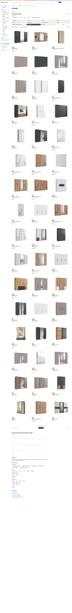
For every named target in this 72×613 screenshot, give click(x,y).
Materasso (3, 29)
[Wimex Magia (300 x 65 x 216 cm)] (21, 263)
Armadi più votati (14, 498)
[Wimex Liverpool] (61, 337)
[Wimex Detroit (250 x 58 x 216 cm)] (21, 288)
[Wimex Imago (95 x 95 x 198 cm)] (21, 337)
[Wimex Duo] (21, 411)
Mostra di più (41, 427)
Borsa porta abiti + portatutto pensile (4, 47)
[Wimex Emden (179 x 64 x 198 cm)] (41, 238)
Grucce (3, 48)
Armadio (3, 16)
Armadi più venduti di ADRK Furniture (17, 502)
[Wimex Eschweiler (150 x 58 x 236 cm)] (61, 387)
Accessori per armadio (5, 12)
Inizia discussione (67, 433)
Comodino (3, 19)
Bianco (29, 17)
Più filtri (63, 24)
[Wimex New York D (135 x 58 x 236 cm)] (61, 140)
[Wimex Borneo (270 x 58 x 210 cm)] (21, 115)
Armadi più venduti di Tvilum (16, 503)
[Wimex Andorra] (61, 115)
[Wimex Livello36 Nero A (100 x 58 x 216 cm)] (61, 90)
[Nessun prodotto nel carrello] (69, 2)
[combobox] (17, 27)
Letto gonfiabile (4, 28)
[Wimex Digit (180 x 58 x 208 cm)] (61, 189)
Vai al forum (13, 434)
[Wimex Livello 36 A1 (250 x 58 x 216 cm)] (21, 189)
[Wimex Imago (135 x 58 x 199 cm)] (41, 362)
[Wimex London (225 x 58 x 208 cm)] (61, 66)
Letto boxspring (4, 26)
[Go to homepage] (5, 2)
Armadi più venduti (14, 497)
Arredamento (4, 7)
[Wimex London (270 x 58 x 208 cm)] (21, 66)
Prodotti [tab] (13, 11)
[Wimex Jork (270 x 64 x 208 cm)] (41, 140)
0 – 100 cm (20, 17)
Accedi (60, 2)
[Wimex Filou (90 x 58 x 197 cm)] (21, 140)
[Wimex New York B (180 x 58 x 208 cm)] (61, 164)
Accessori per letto (5, 14)
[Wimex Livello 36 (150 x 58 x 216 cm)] (41, 115)
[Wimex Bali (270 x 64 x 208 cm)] (41, 387)
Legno (25, 17)
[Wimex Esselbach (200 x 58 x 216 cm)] (61, 288)
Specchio (3, 33)
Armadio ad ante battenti (36, 17)
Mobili (2, 9)
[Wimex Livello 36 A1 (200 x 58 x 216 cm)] (41, 263)
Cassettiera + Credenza (5, 17)
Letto (3, 24)
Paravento (3, 31)
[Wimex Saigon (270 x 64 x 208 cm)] (21, 41)
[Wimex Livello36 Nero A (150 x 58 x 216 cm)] (61, 238)
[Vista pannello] (67, 27)
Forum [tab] (16, 11)
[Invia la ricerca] (13, 2)
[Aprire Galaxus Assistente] (63, 2)
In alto (69, 427)
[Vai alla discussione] (41, 439)
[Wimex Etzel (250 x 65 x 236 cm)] (41, 90)
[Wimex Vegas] (41, 41)
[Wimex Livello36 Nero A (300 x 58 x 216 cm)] (41, 189)
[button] (29, 46)
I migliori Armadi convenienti (16, 499)
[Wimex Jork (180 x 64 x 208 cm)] (41, 337)
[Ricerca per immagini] (53, 2)
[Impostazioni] (56, 2)
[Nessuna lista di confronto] (65, 2)
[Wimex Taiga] (61, 411)
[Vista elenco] (69, 27)
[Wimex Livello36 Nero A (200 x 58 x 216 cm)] (21, 164)
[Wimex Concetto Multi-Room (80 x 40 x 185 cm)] (61, 41)
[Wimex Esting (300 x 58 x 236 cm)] (61, 263)
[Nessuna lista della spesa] (67, 2)
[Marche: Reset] (40, 24)
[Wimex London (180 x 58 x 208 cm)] (21, 90)
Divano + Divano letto (5, 21)
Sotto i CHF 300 (14, 17)
